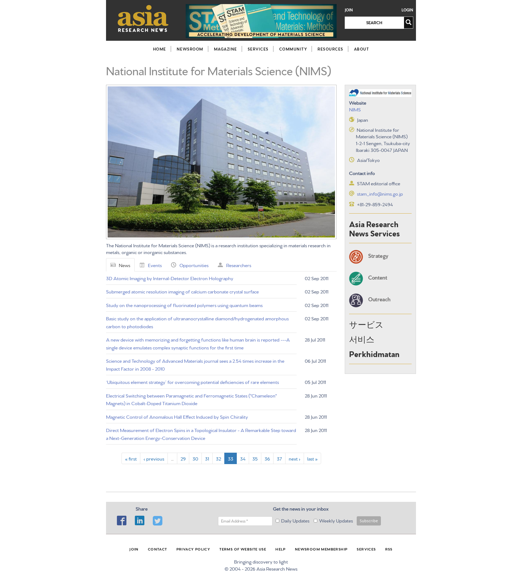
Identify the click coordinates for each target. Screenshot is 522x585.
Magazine (225, 48)
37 (279, 458)
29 (183, 458)
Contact (157, 549)
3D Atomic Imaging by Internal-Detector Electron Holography (169, 278)
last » (312, 458)
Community (293, 48)
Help (280, 549)
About (361, 48)
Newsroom (190, 48)
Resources (330, 48)
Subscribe (369, 520)
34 (243, 458)
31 (207, 458)
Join (349, 10)
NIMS (355, 109)
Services (258, 48)
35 (255, 458)
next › (294, 458)
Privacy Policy (193, 549)
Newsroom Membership (321, 549)
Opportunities (194, 265)
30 (195, 458)
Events (155, 265)
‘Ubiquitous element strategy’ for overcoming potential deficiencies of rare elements (192, 381)
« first (131, 458)
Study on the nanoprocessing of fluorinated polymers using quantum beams (184, 305)
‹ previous (154, 458)
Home (159, 48)
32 (218, 458)
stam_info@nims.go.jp (380, 193)
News (124, 265)
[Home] (143, 18)
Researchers (238, 265)
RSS (389, 549)
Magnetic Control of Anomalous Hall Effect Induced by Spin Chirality (177, 416)
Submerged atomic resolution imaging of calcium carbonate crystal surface (182, 291)
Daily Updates (295, 520)
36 (267, 458)
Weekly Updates (336, 520)
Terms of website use (242, 549)
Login (407, 10)
